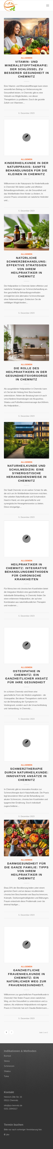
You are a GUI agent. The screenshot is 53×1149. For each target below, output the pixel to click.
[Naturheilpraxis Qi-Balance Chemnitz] (22, 5)
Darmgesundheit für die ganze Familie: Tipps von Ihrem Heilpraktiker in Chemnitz (26, 871)
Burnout (7, 1056)
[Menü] (47, 5)
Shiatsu (7, 1071)
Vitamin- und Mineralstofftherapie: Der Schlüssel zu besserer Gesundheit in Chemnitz (26, 69)
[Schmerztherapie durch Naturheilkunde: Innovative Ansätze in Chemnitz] (26, 743)
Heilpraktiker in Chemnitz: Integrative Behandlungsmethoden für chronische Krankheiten (26, 572)
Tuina (6, 1076)
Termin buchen (13, 1124)
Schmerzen (9, 1066)
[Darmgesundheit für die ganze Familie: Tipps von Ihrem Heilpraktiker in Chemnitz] (26, 838)
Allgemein (26, 58)
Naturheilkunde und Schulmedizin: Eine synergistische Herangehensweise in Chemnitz (27, 473)
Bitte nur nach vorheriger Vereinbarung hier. (23, 1129)
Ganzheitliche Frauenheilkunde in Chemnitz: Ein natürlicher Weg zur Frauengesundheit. (26, 978)
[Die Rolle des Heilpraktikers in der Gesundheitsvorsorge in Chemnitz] (26, 342)
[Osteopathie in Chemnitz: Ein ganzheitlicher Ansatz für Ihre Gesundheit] (26, 645)
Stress (7, 1061)
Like (7, 1134)
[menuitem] (47, 5)
